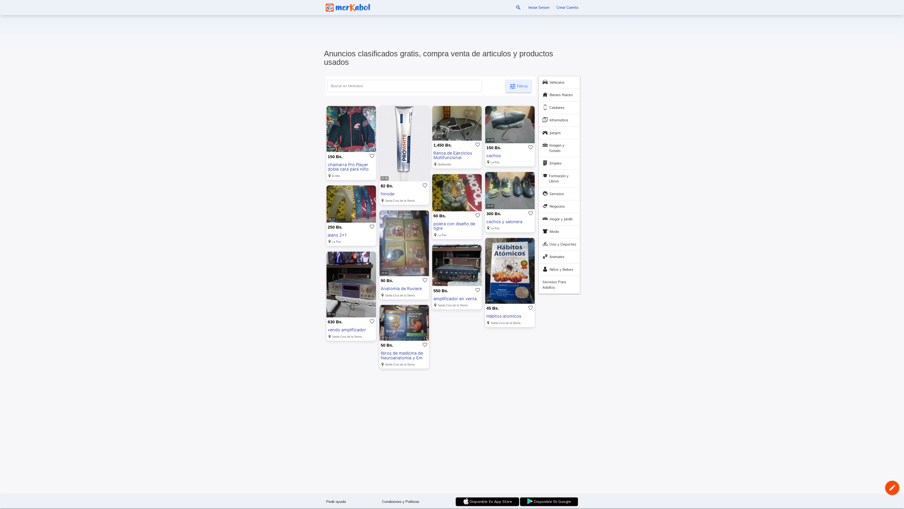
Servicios (556, 194)
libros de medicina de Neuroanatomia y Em (402, 355)
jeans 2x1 (337, 235)
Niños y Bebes (561, 269)
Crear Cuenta (567, 7)
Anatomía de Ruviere (401, 288)
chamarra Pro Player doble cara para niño (348, 167)
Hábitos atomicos (503, 316)
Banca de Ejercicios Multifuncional (452, 155)
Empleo (555, 163)
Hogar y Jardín (561, 219)
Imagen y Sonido (556, 148)
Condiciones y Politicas (400, 501)
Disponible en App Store (490, 501)
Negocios (557, 206)
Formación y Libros (559, 179)
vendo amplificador (347, 329)
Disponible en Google (552, 501)
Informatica (558, 120)
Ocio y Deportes (562, 244)
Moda (554, 231)
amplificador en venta (455, 298)
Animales (557, 256)
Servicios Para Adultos (554, 285)
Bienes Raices (561, 95)
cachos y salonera (504, 221)
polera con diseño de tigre (454, 226)
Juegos (555, 133)
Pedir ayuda (336, 501)
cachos (493, 155)
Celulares (557, 107)
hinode (387, 193)
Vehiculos (557, 82)
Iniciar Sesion (538, 7)
